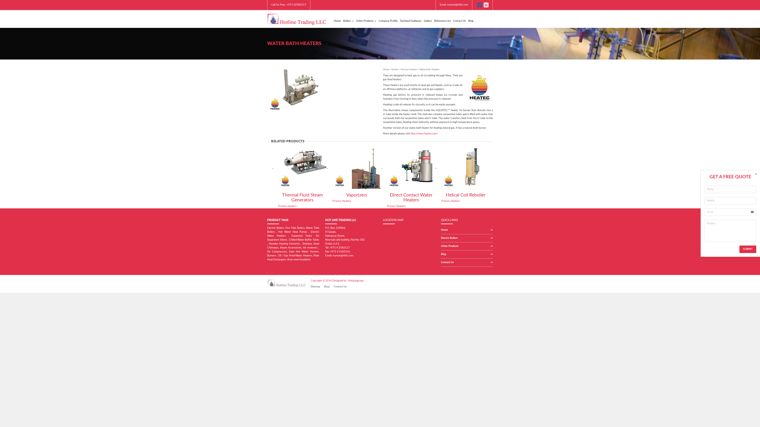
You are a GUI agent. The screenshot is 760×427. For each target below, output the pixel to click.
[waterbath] (293, 90)
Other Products (450, 246)
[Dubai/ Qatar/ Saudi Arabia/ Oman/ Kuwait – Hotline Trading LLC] (297, 18)
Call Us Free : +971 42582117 (288, 5)
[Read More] (302, 168)
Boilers (395, 69)
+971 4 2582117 (340, 248)
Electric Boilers (449, 238)
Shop (327, 286)
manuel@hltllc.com (457, 5)
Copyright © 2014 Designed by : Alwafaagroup (337, 281)
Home (337, 21)
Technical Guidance (410, 21)
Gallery (428, 21)
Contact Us (459, 21)
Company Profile (388, 21)
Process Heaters (452, 44)
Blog (470, 21)
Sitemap (315, 286)
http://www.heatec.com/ (424, 133)
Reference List (442, 21)
